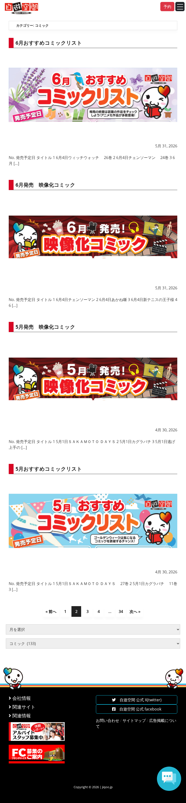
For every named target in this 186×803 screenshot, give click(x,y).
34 (121, 611)
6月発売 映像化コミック (45, 184)
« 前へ (51, 611)
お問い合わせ (107, 720)
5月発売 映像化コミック (45, 326)
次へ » (135, 611)
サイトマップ (134, 720)
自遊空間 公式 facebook (138, 709)
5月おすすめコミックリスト (49, 468)
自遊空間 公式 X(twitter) (139, 700)
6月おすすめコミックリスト (49, 42)
